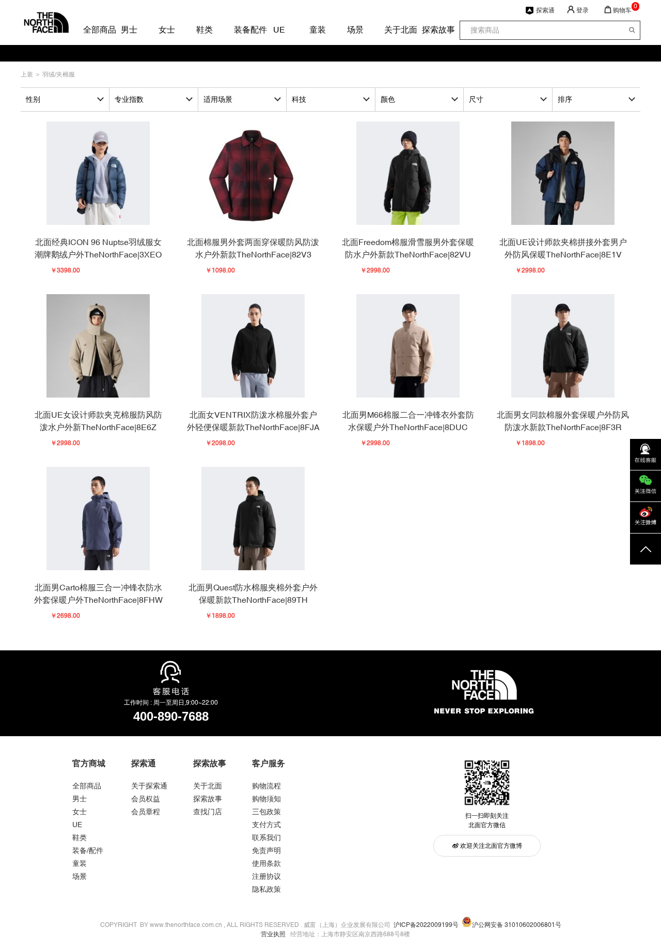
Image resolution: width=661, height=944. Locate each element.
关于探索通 (149, 786)
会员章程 (145, 812)
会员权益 (145, 799)
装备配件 (241, 29)
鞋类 (204, 29)
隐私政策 (266, 889)
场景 (355, 29)
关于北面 (392, 29)
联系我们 (266, 837)
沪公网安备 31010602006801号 (516, 924)
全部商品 (91, 29)
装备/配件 (87, 850)
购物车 (622, 10)
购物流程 (266, 786)
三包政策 (266, 812)
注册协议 (266, 876)
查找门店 (207, 812)
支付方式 (266, 824)
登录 (582, 10)
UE (279, 29)
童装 (317, 29)
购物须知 (266, 799)
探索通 (545, 10)
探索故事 (429, 29)
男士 (128, 29)
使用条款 (266, 863)
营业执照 (273, 934)
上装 (28, 74)
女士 (166, 29)
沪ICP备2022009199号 (426, 924)
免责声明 (266, 850)
